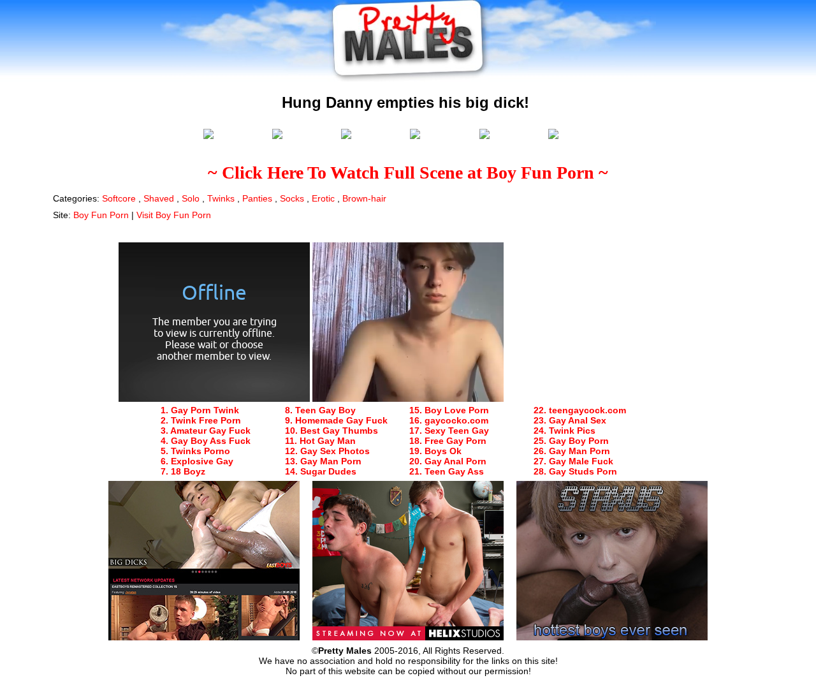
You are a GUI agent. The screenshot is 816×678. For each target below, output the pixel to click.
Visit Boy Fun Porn (173, 215)
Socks (292, 198)
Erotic (323, 198)
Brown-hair (364, 198)
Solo (191, 198)
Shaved (158, 198)
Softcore (119, 198)
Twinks (221, 198)
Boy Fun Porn (101, 215)
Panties (257, 198)
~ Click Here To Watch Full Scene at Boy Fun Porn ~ (408, 172)
